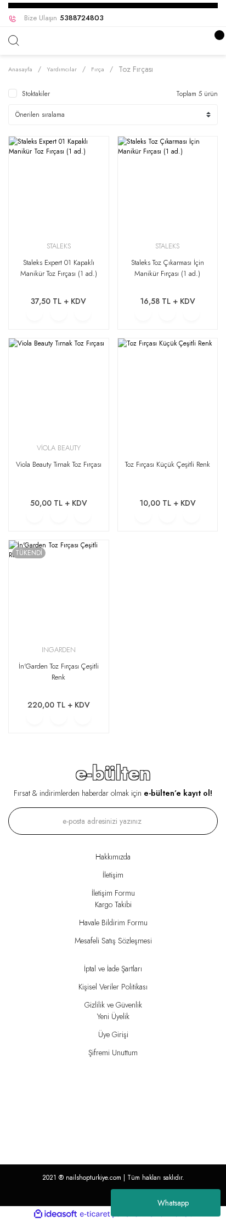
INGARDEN (59, 649)
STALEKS (59, 246)
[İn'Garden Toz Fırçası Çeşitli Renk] (59, 590)
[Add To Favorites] (83, 312)
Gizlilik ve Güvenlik (113, 1004)
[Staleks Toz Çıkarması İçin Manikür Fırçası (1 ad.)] (168, 186)
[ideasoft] (55, 1214)
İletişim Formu (113, 892)
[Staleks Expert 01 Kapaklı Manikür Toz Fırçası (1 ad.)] (59, 186)
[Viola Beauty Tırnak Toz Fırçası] (59, 388)
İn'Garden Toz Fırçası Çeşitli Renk (59, 671)
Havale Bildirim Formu (113, 922)
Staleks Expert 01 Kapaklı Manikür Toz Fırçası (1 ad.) (58, 268)
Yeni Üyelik (113, 1016)
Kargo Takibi (113, 904)
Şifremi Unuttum (113, 1052)
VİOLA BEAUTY (59, 448)
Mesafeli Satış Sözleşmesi (113, 940)
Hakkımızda (113, 856)
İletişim (113, 874)
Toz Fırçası (135, 69)
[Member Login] (207, 41)
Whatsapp (173, 1202)
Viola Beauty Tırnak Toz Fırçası (58, 464)
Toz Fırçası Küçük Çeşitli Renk (167, 464)
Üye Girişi (113, 1034)
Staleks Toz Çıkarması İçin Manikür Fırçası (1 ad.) (167, 268)
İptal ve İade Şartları (113, 968)
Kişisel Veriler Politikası (113, 986)
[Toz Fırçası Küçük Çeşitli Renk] (168, 388)
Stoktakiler (36, 94)
